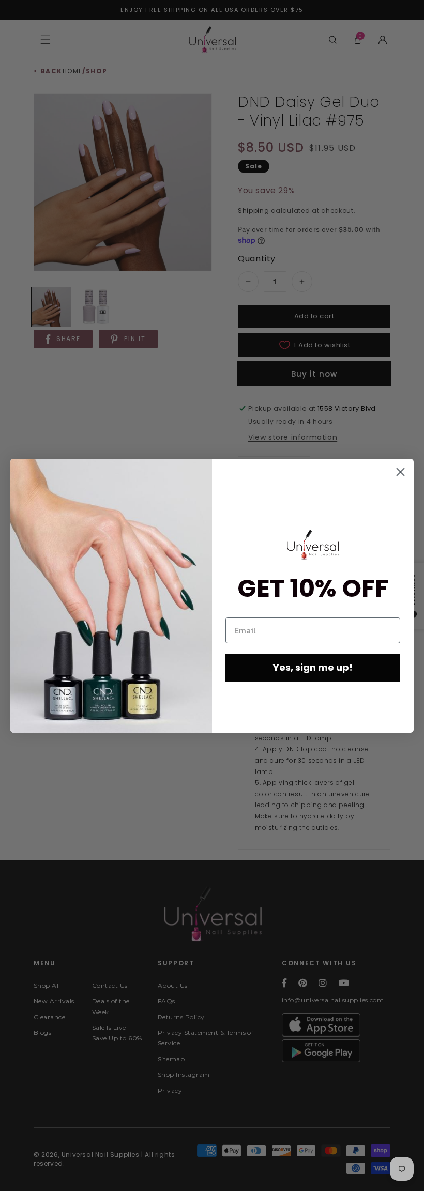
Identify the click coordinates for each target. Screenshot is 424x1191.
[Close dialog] (400, 472)
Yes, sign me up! (313, 667)
